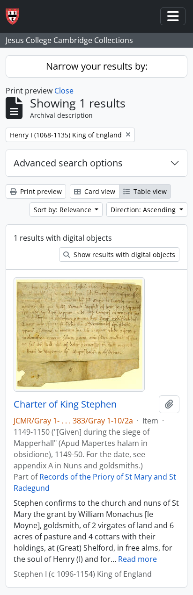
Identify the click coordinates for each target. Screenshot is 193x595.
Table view (149, 191)
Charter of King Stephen (65, 404)
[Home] (16, 17)
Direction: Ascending (144, 209)
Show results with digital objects (123, 254)
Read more (137, 559)
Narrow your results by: (97, 66)
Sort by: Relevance (63, 209)
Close (64, 91)
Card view (98, 191)
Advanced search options (68, 163)
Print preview (40, 191)
